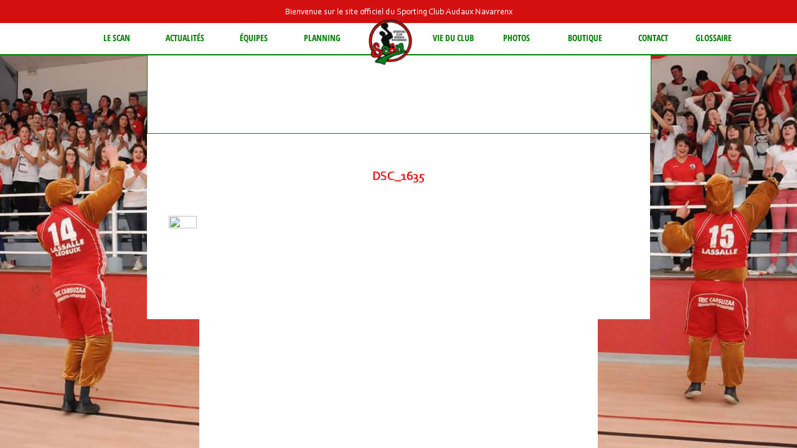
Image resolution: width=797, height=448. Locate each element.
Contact (653, 38)
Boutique (585, 38)
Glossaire (714, 38)
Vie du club (453, 38)
